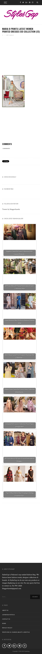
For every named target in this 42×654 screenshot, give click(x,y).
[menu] (5, 2)
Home (4, 623)
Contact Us (6, 619)
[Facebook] (20, 2)
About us (5, 610)
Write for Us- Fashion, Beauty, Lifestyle (16, 632)
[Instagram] (32, 2)
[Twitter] (23, 2)
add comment (10, 35)
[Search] (37, 2)
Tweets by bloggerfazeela (11, 209)
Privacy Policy (7, 628)
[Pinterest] (29, 2)
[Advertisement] (21, 58)
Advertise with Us (8, 615)
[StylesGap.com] (21, 14)
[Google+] (26, 2)
